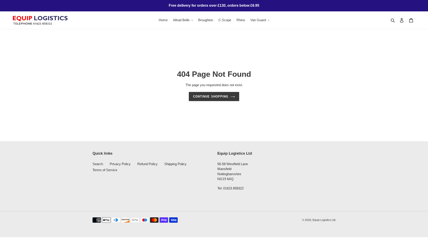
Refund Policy (147, 164)
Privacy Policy (120, 164)
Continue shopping (210, 96)
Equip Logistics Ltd (324, 220)
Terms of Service (105, 170)
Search (98, 164)
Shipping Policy (175, 164)
